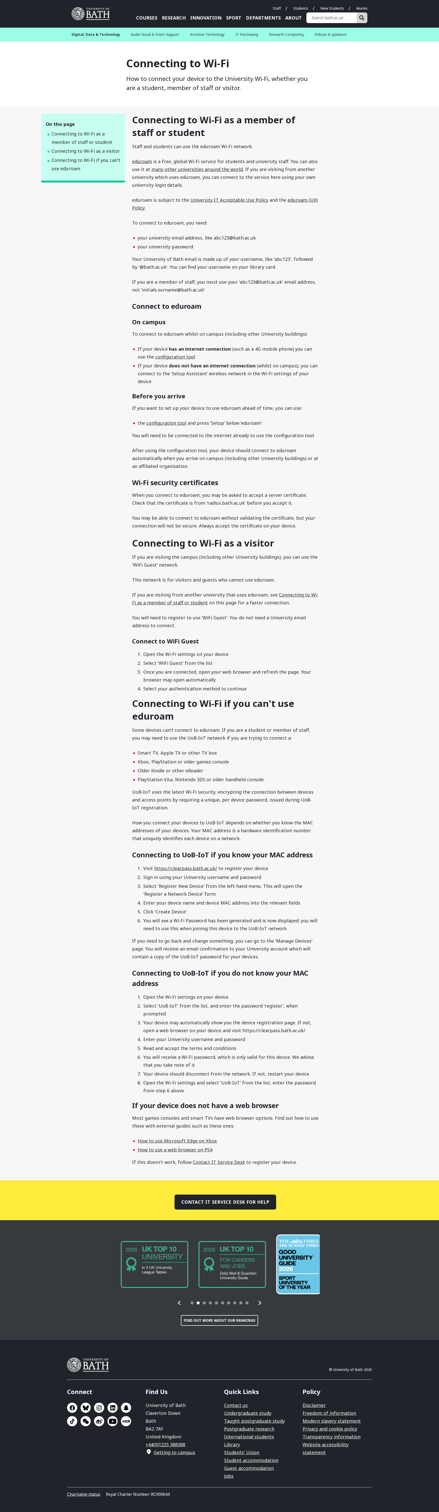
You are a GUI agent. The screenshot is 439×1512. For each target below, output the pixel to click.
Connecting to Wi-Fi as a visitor (86, 151)
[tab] (192, 1302)
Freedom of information (329, 1413)
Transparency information (331, 1437)
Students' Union (241, 1452)
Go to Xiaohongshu (126, 1421)
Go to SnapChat (126, 1408)
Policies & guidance (331, 34)
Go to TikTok (72, 1421)
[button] (179, 1303)
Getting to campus (174, 1452)
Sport (233, 18)
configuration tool (175, 357)
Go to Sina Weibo (99, 1421)
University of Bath (92, 14)
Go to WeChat (86, 1421)
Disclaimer (314, 1405)
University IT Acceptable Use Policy (229, 200)
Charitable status (83, 1494)
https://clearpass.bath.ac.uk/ (185, 868)
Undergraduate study (247, 1413)
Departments (263, 18)
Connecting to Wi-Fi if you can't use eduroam (86, 164)
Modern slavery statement (332, 1421)
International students (249, 1437)
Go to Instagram (99, 1408)
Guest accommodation (249, 1468)
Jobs (228, 1476)
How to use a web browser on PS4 (175, 1150)
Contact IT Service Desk (219, 1162)
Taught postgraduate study (254, 1421)
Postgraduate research (249, 1429)
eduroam (142, 161)
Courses (146, 18)
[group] (153, 1264)
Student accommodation (251, 1460)
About (293, 18)
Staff (277, 8)
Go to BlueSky (86, 1408)
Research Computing (286, 34)
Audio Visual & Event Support (155, 34)
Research (174, 18)
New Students (332, 8)
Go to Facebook (72, 1408)
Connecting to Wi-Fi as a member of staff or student (82, 138)
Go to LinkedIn (112, 1408)
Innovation (206, 18)
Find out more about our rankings (219, 1320)
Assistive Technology (207, 34)
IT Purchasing (247, 34)
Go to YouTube (112, 1421)
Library (232, 1444)
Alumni (361, 8)
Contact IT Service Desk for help (225, 1202)
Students (300, 8)
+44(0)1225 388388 (165, 1444)
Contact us (236, 1405)
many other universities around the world (197, 169)
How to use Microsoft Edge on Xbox (177, 1141)
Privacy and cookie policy (330, 1429)
